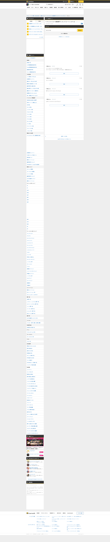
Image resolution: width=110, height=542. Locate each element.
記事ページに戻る (64, 136)
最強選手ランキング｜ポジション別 (35, 23)
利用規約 (38, 513)
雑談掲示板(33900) (30, 69)
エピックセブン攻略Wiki (55, 526)
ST (27, 187)
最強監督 (55, 7)
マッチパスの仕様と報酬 (31, 381)
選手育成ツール (29, 157)
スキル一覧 (29, 341)
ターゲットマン (29, 240)
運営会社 (64, 513)
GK (27, 228)
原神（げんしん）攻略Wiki (41, 524)
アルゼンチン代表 (30, 111)
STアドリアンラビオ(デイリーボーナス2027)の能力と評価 (36, 34)
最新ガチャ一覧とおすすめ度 (32, 81)
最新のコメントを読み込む (64, 36)
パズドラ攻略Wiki (54, 521)
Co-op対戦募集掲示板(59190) (32, 67)
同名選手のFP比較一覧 (31, 327)
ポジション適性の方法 (30, 355)
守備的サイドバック (30, 273)
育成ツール (81, 7)
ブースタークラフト (30, 419)
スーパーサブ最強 (30, 173)
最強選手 (41, 7)
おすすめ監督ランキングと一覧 (32, 318)
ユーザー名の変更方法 (30, 378)
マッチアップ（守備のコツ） (32, 388)
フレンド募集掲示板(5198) (31, 72)
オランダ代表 (29, 107)
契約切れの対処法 (30, 374)
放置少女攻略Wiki (39, 528)
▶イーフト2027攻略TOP (31, 57)
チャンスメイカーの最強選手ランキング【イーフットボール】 (61, 21)
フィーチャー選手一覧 (30, 308)
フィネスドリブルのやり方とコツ (32, 433)
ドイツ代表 (29, 123)
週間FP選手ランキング (31, 162)
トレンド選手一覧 (30, 306)
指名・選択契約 (60, 7)
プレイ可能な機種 (30, 407)
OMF (28, 199)
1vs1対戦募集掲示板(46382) (31, 64)
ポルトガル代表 (29, 121)
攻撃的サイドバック (30, 268)
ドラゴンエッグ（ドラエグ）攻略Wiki (42, 531)
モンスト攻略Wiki (69, 521)
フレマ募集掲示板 (75, 7)
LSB (27, 221)
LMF (27, 195)
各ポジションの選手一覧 (31, 313)
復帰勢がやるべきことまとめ (32, 93)
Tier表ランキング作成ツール (31, 155)
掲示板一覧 (29, 62)
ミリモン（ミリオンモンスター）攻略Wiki (73, 531)
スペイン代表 (29, 116)
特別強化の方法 (29, 353)
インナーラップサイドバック (32, 271)
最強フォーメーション (30, 159)
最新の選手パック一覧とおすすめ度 (33, 88)
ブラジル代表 (29, 119)
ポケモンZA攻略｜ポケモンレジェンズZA (43, 516)
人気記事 (31, 21)
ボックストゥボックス (30, 259)
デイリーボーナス (30, 404)
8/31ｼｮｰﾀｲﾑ (37, 7)
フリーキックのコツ (30, 393)
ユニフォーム (29, 369)
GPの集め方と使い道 (30, 357)
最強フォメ (46, 7)
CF (27, 185)
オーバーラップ (29, 280)
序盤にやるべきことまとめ (31, 346)
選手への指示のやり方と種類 (32, 423)
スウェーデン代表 (30, 128)
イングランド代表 (30, 109)
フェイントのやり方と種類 (31, 390)
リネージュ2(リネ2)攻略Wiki (56, 531)
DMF (28, 219)
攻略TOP (28, 7)
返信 (64, 73)
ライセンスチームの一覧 (31, 332)
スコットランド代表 (30, 126)
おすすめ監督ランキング (31, 178)
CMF (28, 202)
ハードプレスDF (29, 275)
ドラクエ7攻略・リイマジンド (41, 518)
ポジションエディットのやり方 (32, 294)
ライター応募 (80, 513)
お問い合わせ (59, 513)
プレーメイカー (29, 264)
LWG (28, 190)
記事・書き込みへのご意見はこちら (65, 139)
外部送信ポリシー (52, 513)
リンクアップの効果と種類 (31, 364)
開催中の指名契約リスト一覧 (32, 83)
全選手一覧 (29, 299)
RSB (27, 224)
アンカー (28, 266)
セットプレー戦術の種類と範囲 (32, 426)
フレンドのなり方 (30, 371)
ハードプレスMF (29, 261)
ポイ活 (65, 1)
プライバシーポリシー (44, 513)
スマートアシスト (30, 416)
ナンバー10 (29, 254)
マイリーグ (29, 402)
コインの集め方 (29, 360)
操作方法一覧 (29, 411)
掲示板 (40, 21)
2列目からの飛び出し (30, 257)
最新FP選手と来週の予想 (31, 86)
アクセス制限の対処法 (30, 409)
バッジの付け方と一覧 (30, 421)
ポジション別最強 (30, 169)
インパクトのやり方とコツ (31, 383)
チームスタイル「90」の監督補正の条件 (33, 135)
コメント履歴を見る (64, 33)
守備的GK (28, 285)
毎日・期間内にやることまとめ (32, 95)
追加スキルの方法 (30, 350)
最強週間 (51, 7)
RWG (28, 192)
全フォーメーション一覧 (31, 292)
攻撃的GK (28, 282)
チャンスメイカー (30, 245)
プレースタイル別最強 (30, 171)
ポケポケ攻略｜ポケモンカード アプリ (73, 518)
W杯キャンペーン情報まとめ (32, 102)
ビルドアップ (29, 278)
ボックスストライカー (30, 238)
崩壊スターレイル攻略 (40, 521)
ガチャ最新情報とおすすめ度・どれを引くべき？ (36, 26)
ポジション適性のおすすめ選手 (32, 414)
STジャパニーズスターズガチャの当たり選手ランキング (36, 31)
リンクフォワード (30, 242)
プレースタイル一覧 (30, 336)
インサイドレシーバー (30, 249)
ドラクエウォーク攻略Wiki (41, 522)
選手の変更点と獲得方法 (31, 376)
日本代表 (28, 104)
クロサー (28, 252)
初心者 (69, 7)
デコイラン (29, 235)
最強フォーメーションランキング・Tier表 (36, 29)
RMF (28, 197)
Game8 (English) (70, 513)
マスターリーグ (29, 397)
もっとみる (41, 37)
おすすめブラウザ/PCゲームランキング (35, 479)
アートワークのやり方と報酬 (32, 430)
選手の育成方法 (29, 348)
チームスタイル (29, 395)
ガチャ (32, 7)
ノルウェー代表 (29, 130)
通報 (81, 66)
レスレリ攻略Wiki (54, 528)
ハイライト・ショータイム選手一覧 (33, 301)
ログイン (81, 1)
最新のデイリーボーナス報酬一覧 (32, 90)
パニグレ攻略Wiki (54, 524)
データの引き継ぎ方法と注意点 (32, 386)
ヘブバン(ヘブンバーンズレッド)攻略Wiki (73, 524)
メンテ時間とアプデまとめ (31, 76)
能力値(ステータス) (30, 400)
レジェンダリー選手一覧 (31, 311)
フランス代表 (29, 114)
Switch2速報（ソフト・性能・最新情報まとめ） (74, 516)
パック (66, 7)
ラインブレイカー (30, 233)
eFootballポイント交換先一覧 (32, 362)
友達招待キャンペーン (30, 79)
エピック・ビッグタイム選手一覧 (32, 304)
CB (27, 226)
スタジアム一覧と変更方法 (31, 428)
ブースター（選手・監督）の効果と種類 (33, 322)
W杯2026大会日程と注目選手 (32, 100)
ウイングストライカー (30, 247)
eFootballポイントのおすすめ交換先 (33, 164)
